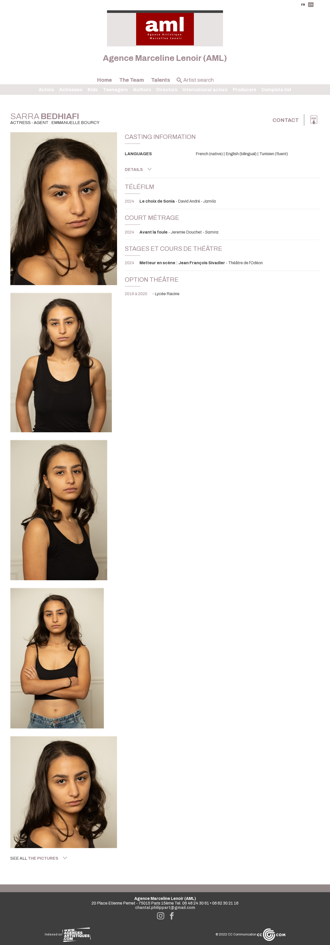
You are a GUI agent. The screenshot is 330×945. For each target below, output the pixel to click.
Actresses (70, 89)
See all (34, 858)
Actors (46, 89)
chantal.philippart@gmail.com (165, 907)
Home (104, 80)
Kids (93, 89)
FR (303, 4)
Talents (160, 80)
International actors (205, 89)
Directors (166, 89)
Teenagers (115, 89)
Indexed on (53, 934)
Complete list (276, 89)
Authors (142, 89)
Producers (244, 89)
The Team (131, 80)
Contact (286, 120)
